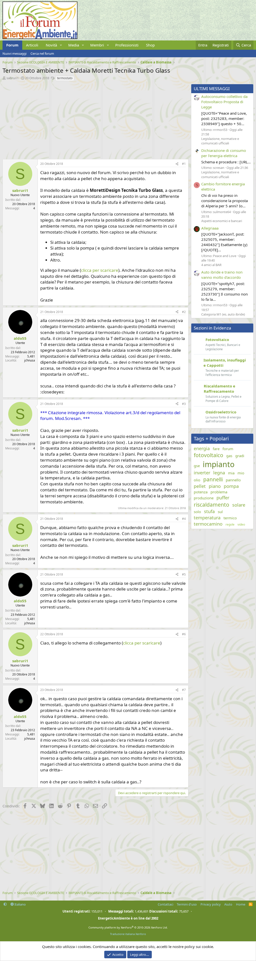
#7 (184, 690)
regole (230, 525)
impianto (218, 464)
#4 (184, 519)
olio (197, 479)
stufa (209, 511)
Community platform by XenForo (128, 927)
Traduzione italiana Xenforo (128, 934)
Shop (150, 44)
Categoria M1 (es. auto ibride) (223, 314)
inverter (202, 473)
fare (216, 448)
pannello (233, 479)
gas (229, 455)
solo (197, 511)
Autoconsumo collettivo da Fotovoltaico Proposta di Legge (224, 101)
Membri (97, 44)
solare (238, 505)
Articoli (32, 44)
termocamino (208, 524)
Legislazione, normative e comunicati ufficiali (220, 140)
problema (218, 491)
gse (197, 465)
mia (231, 472)
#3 (184, 404)
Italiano (20, 904)
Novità (51, 44)
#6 (184, 634)
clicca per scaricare (99, 270)
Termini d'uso (187, 904)
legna (219, 473)
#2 (184, 312)
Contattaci (165, 904)
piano (215, 486)
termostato (64, 78)
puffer (222, 498)
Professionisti (126, 44)
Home (240, 904)
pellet (200, 486)
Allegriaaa (209, 228)
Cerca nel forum (42, 53)
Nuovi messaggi (14, 53)
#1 (184, 164)
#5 (184, 574)
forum (227, 448)
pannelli (213, 479)
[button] (61, 45)
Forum (12, 44)
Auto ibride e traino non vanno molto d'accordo (221, 275)
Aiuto (228, 904)
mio (241, 472)
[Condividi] (177, 164)
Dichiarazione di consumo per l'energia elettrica (223, 153)
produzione (204, 497)
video (241, 525)
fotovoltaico (208, 455)
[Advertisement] (94, 119)
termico (230, 517)
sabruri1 (12, 78)
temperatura (207, 518)
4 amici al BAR (211, 265)
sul (220, 511)
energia (202, 448)
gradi (239, 455)
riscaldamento (211, 504)
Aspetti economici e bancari (221, 221)
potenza (201, 491)
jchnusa (29, 360)
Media (73, 44)
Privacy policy (210, 904)
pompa (231, 486)
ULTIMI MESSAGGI (212, 88)
